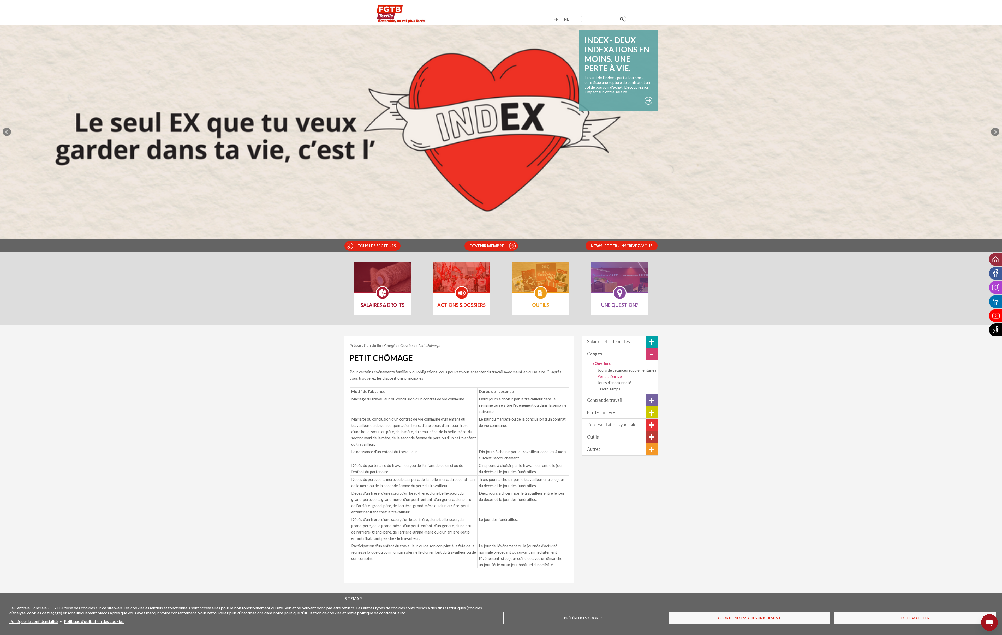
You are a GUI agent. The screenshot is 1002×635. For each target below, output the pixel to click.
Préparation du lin (366, 345)
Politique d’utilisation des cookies (94, 621)
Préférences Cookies (584, 618)
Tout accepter (914, 618)
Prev (7, 132)
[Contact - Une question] (619, 280)
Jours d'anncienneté (614, 382)
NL (566, 19)
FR (555, 19)
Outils (593, 437)
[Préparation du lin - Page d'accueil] (401, 13)
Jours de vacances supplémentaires (627, 370)
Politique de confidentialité (33, 621)
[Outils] (540, 280)
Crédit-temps (609, 389)
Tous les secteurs (376, 245)
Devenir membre (487, 245)
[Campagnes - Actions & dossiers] (461, 280)
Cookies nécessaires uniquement (749, 618)
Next (995, 132)
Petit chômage (610, 376)
